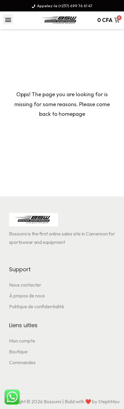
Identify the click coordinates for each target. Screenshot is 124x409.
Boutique (18, 352)
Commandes (22, 362)
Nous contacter (25, 285)
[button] (8, 19)
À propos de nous (27, 296)
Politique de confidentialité (36, 306)
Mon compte (22, 341)
